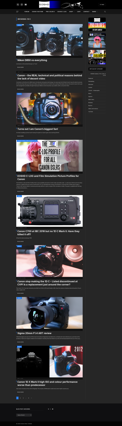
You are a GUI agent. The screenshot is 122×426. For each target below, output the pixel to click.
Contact (86, 11)
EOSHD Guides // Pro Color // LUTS (27, 140)
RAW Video (91, 99)
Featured (90, 78)
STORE (102, 4)
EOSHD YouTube (37, 11)
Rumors (90, 105)
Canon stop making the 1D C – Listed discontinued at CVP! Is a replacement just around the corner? (47, 283)
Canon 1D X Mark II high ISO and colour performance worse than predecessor (47, 383)
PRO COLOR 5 (50, 11)
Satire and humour (93, 108)
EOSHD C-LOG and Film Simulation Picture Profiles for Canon (48, 178)
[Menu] (17, 12)
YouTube (90, 111)
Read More (20, 67)
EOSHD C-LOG (62, 11)
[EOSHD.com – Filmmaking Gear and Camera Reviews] (61, 4)
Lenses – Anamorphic (94, 90)
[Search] (105, 12)
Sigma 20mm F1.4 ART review (34, 333)
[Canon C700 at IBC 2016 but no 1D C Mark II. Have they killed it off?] (49, 211)
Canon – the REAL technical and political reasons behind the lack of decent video (49, 77)
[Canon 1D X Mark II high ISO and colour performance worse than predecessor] (49, 361)
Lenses (90, 87)
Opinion (90, 96)
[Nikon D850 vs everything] (49, 40)
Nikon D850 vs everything (32, 60)
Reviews (90, 102)
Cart (79, 11)
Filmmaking (91, 81)
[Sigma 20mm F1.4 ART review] (49, 313)
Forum (26, 11)
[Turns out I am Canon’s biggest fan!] (49, 109)
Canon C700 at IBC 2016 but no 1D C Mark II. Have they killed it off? (48, 233)
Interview (90, 84)
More (94, 11)
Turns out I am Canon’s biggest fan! (37, 129)
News (19, 25)
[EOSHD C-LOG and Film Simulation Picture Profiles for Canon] (49, 155)
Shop (71, 11)
